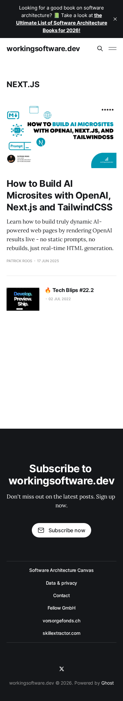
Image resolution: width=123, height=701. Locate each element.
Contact (61, 595)
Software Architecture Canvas (61, 570)
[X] (61, 669)
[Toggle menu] (112, 48)
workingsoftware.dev (43, 48)
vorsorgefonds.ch (62, 620)
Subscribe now (67, 530)
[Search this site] (100, 48)
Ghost (107, 683)
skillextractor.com (61, 633)
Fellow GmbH (61, 608)
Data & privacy (61, 583)
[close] (115, 19)
